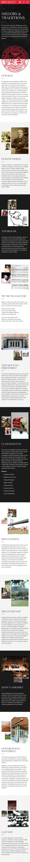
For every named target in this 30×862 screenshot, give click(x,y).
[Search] (24, 2)
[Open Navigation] (28, 2)
